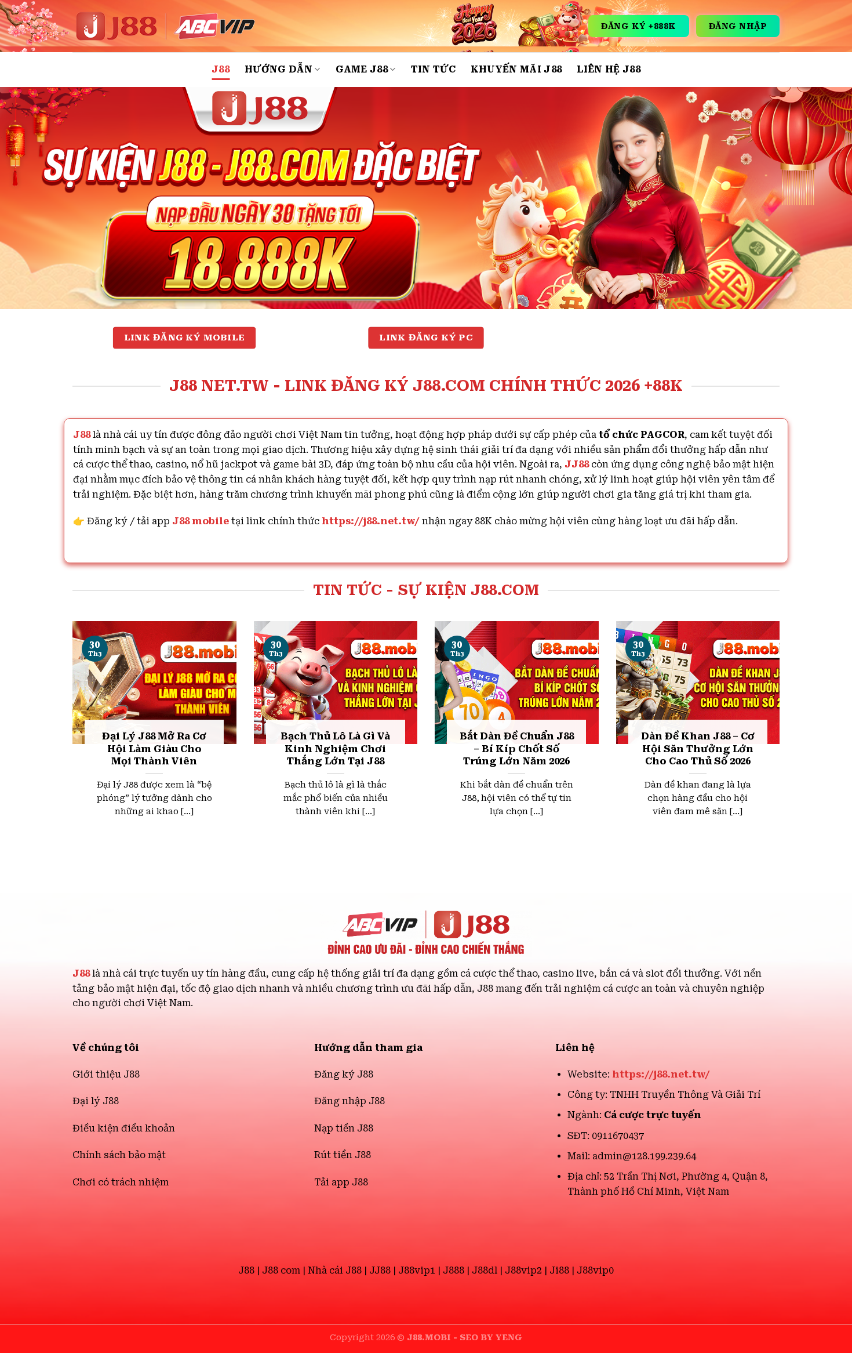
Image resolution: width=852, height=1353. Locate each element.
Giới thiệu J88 (106, 1074)
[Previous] (70, 738)
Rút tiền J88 (342, 1154)
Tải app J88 (341, 1182)
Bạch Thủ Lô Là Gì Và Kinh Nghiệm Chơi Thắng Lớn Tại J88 (335, 749)
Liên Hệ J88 (608, 69)
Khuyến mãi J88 (516, 69)
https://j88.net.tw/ (371, 521)
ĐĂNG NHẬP (738, 26)
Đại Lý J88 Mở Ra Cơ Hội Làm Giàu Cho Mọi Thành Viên (154, 749)
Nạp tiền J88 (343, 1128)
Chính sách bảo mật (119, 1154)
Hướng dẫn (278, 69)
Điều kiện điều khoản (123, 1128)
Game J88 (362, 69)
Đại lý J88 (95, 1101)
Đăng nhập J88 (349, 1101)
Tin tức (433, 69)
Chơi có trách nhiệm (120, 1182)
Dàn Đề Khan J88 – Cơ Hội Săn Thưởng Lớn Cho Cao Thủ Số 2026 (698, 749)
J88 (221, 69)
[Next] (782, 738)
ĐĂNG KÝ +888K (638, 26)
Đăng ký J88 (343, 1074)
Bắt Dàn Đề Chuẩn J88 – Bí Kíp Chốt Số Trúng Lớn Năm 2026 (517, 749)
